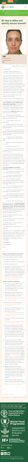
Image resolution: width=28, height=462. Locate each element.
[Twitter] (2, 454)
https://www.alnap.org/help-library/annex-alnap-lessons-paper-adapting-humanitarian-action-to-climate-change (15, 298)
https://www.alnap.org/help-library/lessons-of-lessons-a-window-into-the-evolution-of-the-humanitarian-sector (14, 314)
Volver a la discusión (9, 394)
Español (10, 1)
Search (13, 3)
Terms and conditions (19, 458)
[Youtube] (8, 454)
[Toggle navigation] (25, 7)
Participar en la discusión (12, 11)
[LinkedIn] (5, 454)
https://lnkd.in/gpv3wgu (15, 354)
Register (8, 3)
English (5, 1)
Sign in (4, 3)
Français (16, 1)
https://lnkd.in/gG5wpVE (14, 356)
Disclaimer (12, 458)
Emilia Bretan (7, 58)
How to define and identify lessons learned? (16, 13)
